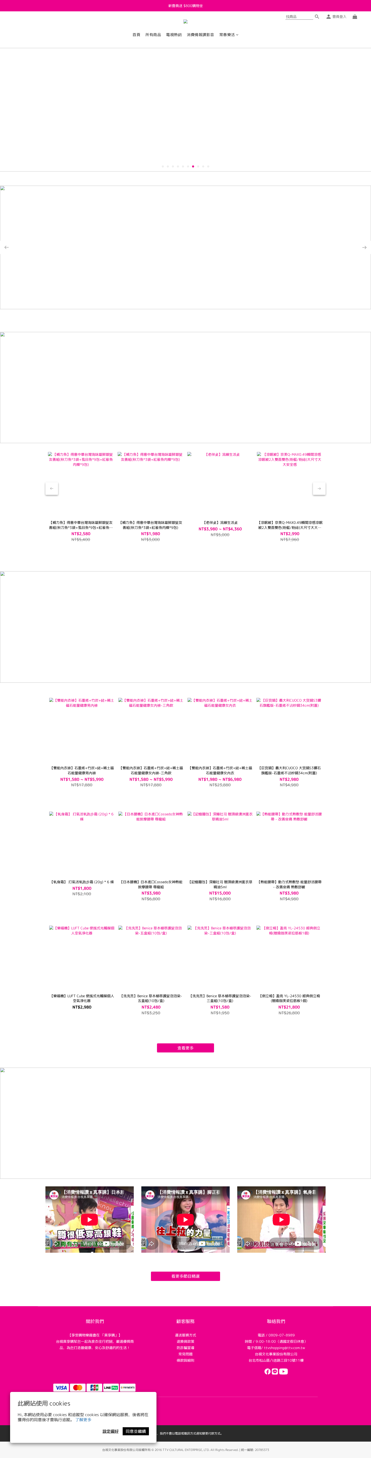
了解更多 (83, 1419)
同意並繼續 (136, 1431)
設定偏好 (110, 1431)
